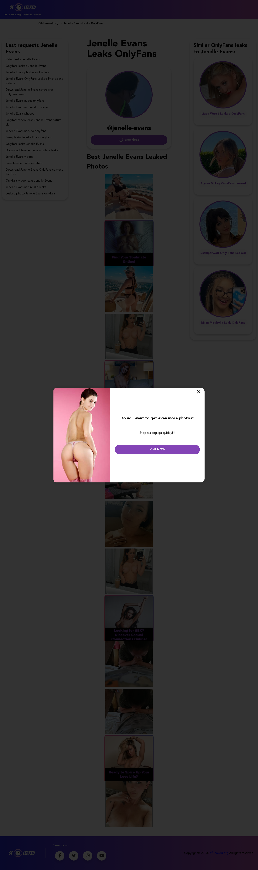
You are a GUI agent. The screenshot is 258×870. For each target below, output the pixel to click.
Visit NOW (157, 449)
